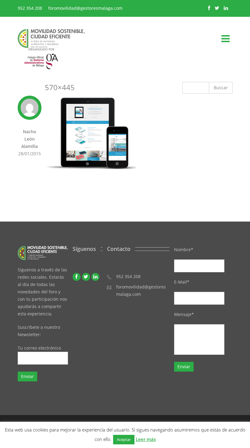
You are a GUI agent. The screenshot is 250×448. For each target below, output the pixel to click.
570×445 (60, 87)
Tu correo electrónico (39, 348)
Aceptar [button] (124, 439)
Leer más (146, 439)
